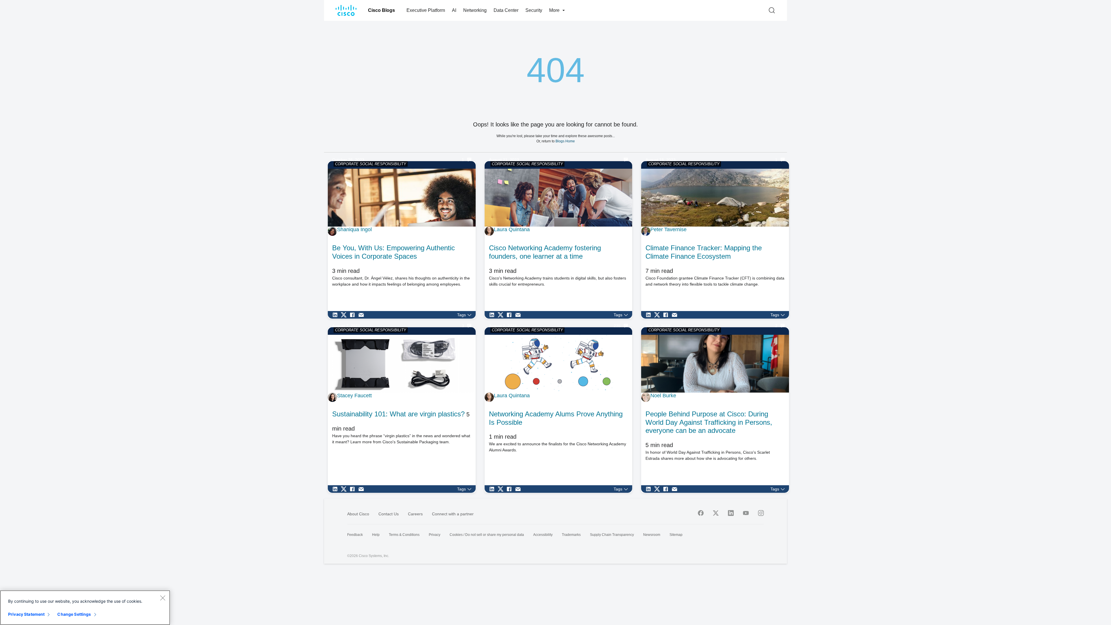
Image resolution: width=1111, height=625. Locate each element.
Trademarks (571, 535)
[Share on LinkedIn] (336, 315)
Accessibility (543, 535)
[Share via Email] (362, 315)
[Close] (162, 598)
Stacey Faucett (354, 395)
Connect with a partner (453, 514)
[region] (85, 607)
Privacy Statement (26, 614)
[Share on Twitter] (345, 315)
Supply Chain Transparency (612, 535)
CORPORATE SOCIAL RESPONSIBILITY (370, 164)
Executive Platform (425, 10)
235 (617, 325)
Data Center (506, 10)
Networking (475, 10)
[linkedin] (731, 513)
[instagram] (761, 513)
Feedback (355, 535)
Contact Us (388, 514)
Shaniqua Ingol (354, 229)
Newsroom (651, 535)
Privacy (434, 535)
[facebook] (701, 513)
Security (533, 10)
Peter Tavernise (668, 229)
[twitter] (716, 513)
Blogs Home (565, 141)
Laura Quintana (512, 229)
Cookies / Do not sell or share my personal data (487, 535)
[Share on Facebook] (354, 315)
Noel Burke (663, 395)
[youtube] (746, 513)
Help (376, 535)
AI (454, 10)
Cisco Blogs (381, 10)
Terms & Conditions (404, 535)
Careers (415, 514)
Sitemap (676, 535)
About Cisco (358, 514)
